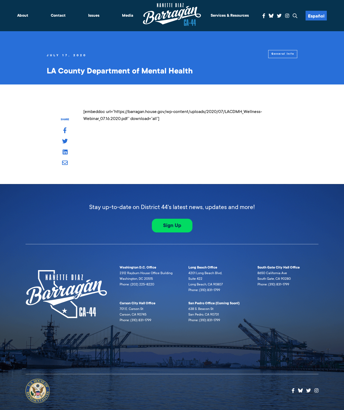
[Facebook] (263, 16)
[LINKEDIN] (65, 152)
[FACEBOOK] (65, 130)
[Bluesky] (271, 15)
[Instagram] (287, 16)
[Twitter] (279, 16)
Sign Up (172, 225)
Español (316, 16)
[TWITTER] (65, 141)
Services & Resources (230, 15)
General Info (282, 53)
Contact (58, 15)
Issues (93, 15)
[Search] (295, 16)
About (22, 15)
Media (127, 15)
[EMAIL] (65, 163)
